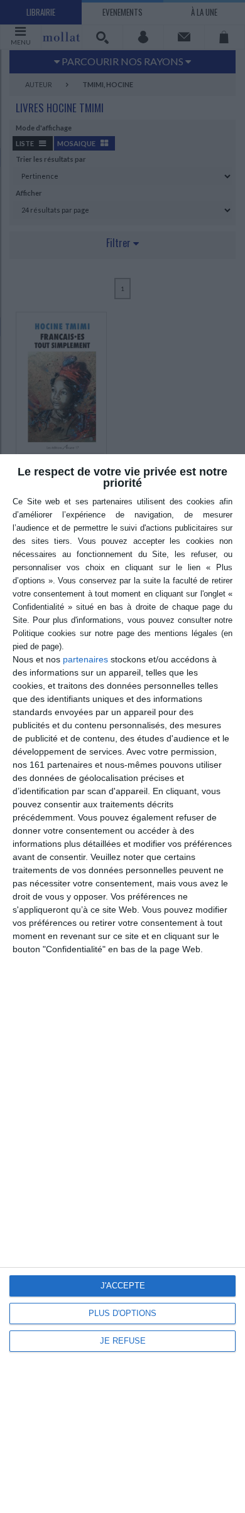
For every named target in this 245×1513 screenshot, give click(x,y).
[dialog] (122, 983)
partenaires (85, 659)
